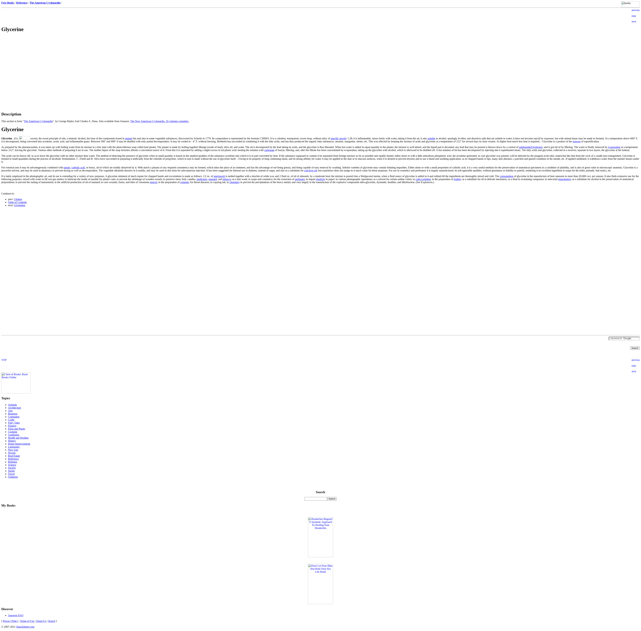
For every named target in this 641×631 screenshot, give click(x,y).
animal (128, 138)
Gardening (13, 434)
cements (184, 182)
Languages (14, 446)
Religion (12, 461)
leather (457, 179)
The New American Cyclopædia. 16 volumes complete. (159, 121)
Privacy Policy (10, 621)
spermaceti (219, 176)
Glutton (18, 199)
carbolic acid (78, 167)
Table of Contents (17, 202)
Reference (13, 458)
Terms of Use (27, 621)
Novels (12, 452)
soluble (431, 138)
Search (51, 621)
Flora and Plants (16, 428)
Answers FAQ (15, 615)
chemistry (235, 182)
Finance (12, 425)
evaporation (614, 147)
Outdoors (13, 476)
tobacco (227, 179)
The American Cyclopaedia (38, 121)
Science (12, 464)
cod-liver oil (310, 170)
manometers (564, 179)
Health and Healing (18, 437)
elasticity (320, 179)
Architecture (14, 407)
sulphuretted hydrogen (531, 147)
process (577, 141)
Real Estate (14, 455)
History (12, 440)
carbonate (269, 150)
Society (12, 467)
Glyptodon (19, 205)
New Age (13, 449)
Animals (12, 404)
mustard (212, 179)
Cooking (12, 431)
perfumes (300, 179)
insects (153, 182)
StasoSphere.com (25, 626)
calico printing (423, 179)
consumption (506, 176)
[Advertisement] (320, 59)
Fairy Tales (14, 422)
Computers (14, 416)
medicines (202, 179)
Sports (11, 470)
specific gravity (339, 138)
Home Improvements (19, 443)
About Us (41, 621)
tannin (67, 167)
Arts (10, 410)
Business (12, 413)
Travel (11, 473)
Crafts (11, 419)
